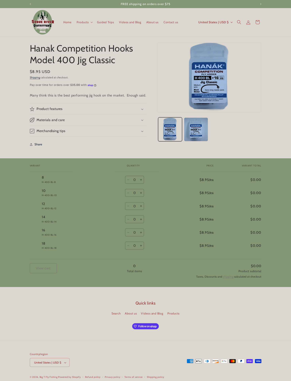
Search (116, 313)
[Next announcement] (260, 4)
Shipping (35, 77)
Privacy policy (112, 377)
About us (131, 313)
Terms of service (133, 377)
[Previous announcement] (30, 4)
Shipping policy (155, 377)
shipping (228, 276)
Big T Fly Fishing (49, 377)
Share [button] (38, 144)
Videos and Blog (152, 313)
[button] (84, 22)
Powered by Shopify (69, 377)
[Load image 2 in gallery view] (196, 129)
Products (173, 313)
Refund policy (93, 377)
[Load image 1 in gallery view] (170, 129)
